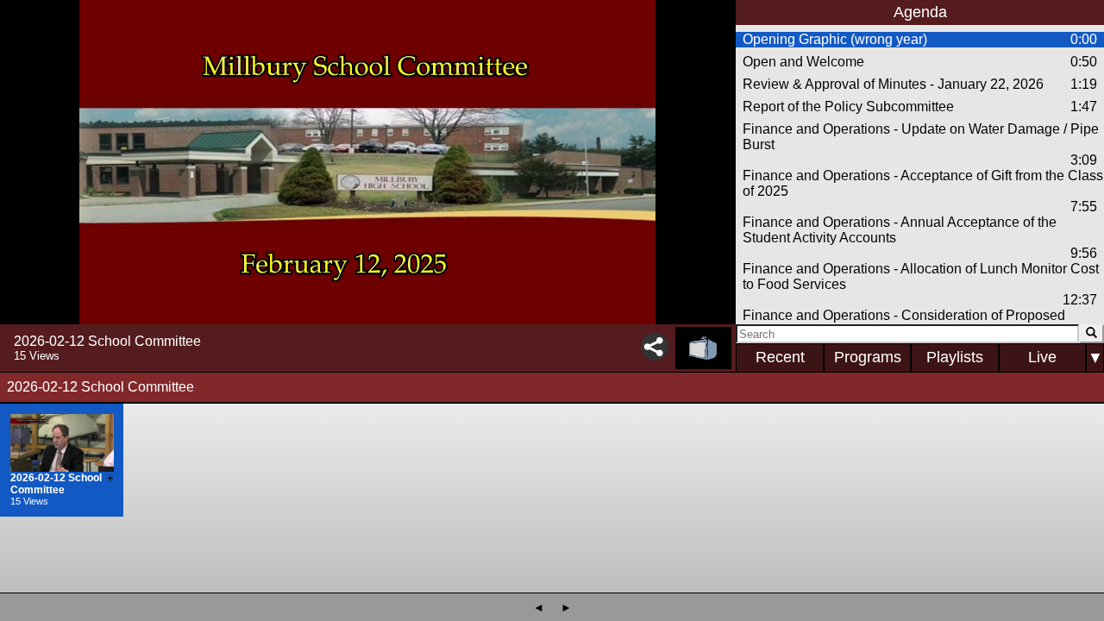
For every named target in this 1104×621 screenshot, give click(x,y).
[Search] (1091, 333)
